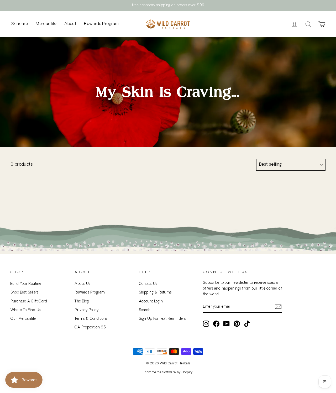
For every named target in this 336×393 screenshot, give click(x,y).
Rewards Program (101, 24)
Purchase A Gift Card (28, 301)
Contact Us (148, 284)
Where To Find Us (25, 310)
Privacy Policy (86, 310)
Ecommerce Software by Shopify (168, 372)
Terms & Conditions (91, 319)
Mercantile (46, 24)
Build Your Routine (25, 284)
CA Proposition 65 (90, 327)
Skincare (19, 24)
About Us (82, 284)
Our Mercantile (23, 319)
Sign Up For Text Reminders (162, 319)
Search (144, 310)
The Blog (82, 301)
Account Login (151, 301)
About (70, 24)
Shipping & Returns (155, 292)
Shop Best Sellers (24, 292)
